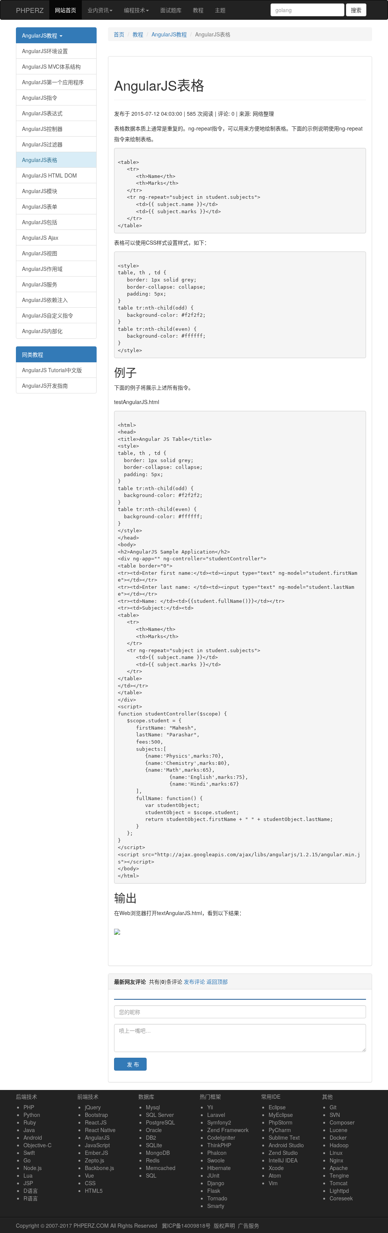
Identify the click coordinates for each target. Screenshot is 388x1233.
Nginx (336, 1160)
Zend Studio (283, 1152)
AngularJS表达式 (42, 113)
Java (29, 1130)
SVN (335, 1114)
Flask (213, 1190)
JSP (28, 1183)
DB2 (151, 1137)
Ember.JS (96, 1152)
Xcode (276, 1168)
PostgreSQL (160, 1122)
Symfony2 (219, 1122)
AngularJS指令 (39, 97)
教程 (198, 10)
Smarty (215, 1205)
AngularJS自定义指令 (47, 315)
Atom (275, 1175)
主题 (220, 10)
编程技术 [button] (134, 10)
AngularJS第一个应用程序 (53, 82)
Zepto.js (94, 1160)
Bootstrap (96, 1114)
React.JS (95, 1122)
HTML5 (94, 1190)
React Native (100, 1130)
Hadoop (339, 1145)
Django (215, 1183)
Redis (153, 1160)
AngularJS (97, 1137)
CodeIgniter (221, 1137)
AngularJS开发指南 (45, 385)
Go (27, 1160)
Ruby (29, 1122)
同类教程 (32, 354)
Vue (89, 1175)
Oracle (154, 1130)
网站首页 (68, 10)
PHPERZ (30, 10)
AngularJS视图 (39, 253)
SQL (151, 1175)
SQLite (154, 1145)
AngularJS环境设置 (45, 51)
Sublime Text (284, 1137)
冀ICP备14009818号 (186, 1225)
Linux (336, 1152)
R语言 (30, 1198)
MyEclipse (281, 1114)
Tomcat (338, 1183)
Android (32, 1137)
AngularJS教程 (40, 35)
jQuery (93, 1107)
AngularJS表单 (39, 206)
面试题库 (170, 10)
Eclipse (277, 1107)
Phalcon (217, 1152)
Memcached (160, 1168)
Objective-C (37, 1145)
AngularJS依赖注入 (45, 300)
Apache (339, 1168)
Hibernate (219, 1168)
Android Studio (286, 1145)
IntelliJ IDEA (283, 1160)
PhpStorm (281, 1122)
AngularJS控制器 (42, 128)
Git (333, 1107)
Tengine (339, 1175)
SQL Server (160, 1114)
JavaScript (97, 1145)
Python (31, 1114)
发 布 (133, 1064)
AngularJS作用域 (42, 268)
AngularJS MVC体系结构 (51, 66)
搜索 (356, 10)
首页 (119, 34)
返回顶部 (217, 981)
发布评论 (194, 981)
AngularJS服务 (39, 284)
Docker (338, 1137)
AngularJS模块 (39, 191)
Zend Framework (228, 1130)
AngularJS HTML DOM (49, 175)
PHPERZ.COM (91, 1225)
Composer (342, 1122)
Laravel (216, 1114)
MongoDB (158, 1152)
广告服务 (248, 1225)
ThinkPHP (219, 1145)
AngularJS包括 (39, 222)
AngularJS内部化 (42, 331)
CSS (90, 1183)
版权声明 (224, 1225)
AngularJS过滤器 (42, 144)
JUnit (213, 1175)
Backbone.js (99, 1168)
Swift (29, 1152)
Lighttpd (339, 1190)
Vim (273, 1183)
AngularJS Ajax (40, 237)
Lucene (338, 1130)
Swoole (216, 1160)
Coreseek (341, 1198)
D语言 (30, 1190)
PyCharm (280, 1130)
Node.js (32, 1168)
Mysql (153, 1107)
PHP (28, 1107)
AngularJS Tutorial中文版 (52, 370)
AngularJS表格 (39, 160)
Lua (28, 1175)
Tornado (217, 1198)
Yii (210, 1107)
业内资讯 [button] (98, 10)
